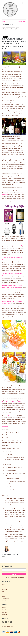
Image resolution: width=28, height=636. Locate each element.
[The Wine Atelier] (10, 9)
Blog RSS (11, 622)
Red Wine (4, 612)
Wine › (17, 28)
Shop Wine (4, 587)
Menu (20, 3)
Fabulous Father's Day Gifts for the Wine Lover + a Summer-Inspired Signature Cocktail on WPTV (14, 44)
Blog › (4, 28)
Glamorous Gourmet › (11, 28)
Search (4, 607)
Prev (20, 21)
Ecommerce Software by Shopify (9, 629)
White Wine (4, 614)
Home (3, 584)
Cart (24, 3)
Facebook (6, 622)
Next (23, 21)
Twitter (3, 622)
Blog (3, 591)
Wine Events (5, 601)
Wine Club (4, 589)
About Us (4, 594)
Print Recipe (5, 426)
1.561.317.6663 (5, 598)
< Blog (3, 21)
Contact (4, 596)
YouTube (8, 622)
